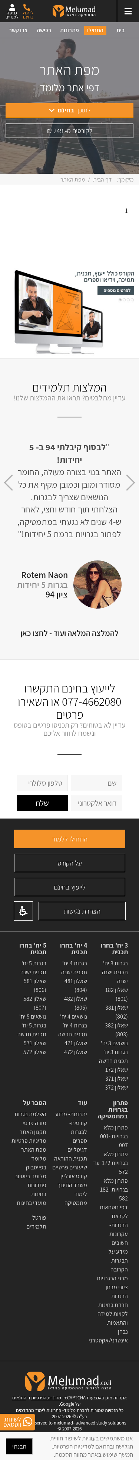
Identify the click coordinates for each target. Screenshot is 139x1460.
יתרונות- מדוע (71, 1114)
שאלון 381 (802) (116, 1012)
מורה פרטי (33, 1123)
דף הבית (102, 179)
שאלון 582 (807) (34, 1003)
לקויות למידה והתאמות (112, 1318)
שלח (42, 803)
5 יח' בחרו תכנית (32, 948)
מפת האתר (33, 1150)
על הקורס (69, 862)
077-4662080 (91, 701)
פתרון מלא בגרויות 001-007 (114, 1136)
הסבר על (34, 1103)
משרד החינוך (72, 1185)
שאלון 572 (34, 1052)
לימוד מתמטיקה (75, 1198)
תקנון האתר (33, 1132)
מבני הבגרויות (112, 1278)
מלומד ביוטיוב (30, 1176)
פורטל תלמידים (36, 1222)
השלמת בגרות (29, 1114)
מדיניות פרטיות (28, 1141)
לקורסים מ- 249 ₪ (69, 130)
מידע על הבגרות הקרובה (118, 1260)
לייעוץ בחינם (70, 887)
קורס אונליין (73, 1176)
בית (120, 30)
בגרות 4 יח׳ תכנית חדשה (72, 1030)
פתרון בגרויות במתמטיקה (112, 1109)
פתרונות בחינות (36, 1189)
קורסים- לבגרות (78, 1127)
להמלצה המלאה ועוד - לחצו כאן (69, 633)
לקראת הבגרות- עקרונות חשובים (118, 1229)
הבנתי (19, 1446)
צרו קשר (18, 30)
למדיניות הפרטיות (73, 1446)
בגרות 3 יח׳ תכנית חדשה (113, 1056)
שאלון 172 (116, 1070)
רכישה (44, 30)
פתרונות (69, 30)
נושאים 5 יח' (32, 1016)
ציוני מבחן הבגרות (117, 1291)
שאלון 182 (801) (116, 994)
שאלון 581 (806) (35, 985)
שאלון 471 (75, 1043)
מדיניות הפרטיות (46, 1398)
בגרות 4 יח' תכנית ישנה (74, 967)
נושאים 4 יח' (73, 1016)
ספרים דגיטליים (77, 1145)
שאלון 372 (116, 1087)
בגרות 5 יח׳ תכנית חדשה (31, 1030)
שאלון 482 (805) (75, 1003)
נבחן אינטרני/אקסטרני (108, 1336)
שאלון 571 (35, 1043)
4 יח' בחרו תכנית (73, 948)
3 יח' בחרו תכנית (114, 948)
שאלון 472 (75, 1052)
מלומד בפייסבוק (36, 1163)
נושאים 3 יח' (114, 1043)
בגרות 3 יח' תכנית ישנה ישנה (115, 972)
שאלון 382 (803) (116, 1030)
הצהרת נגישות (82, 911)
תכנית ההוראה (70, 1158)
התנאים (19, 1398)
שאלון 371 (116, 1079)
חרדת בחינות (113, 1305)
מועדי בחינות (31, 1203)
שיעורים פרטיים (69, 1167)
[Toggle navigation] (128, 11)
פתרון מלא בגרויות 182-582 (114, 1189)
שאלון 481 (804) (75, 985)
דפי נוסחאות (114, 1207)
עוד (81, 1103)
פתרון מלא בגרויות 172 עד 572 (110, 1163)
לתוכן (74, 110)
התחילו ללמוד (69, 838)
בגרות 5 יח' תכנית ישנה (33, 967)
